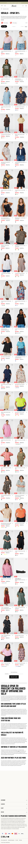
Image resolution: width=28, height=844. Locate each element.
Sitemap (20, 840)
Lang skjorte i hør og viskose (5, 134)
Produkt (22, 26)
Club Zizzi (3, 804)
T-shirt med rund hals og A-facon (5, 79)
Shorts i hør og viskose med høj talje (6, 385)
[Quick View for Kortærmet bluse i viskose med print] (12, 190)
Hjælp (2, 808)
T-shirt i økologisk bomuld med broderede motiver (20, 357)
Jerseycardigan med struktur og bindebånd (20, 163)
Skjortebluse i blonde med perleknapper (5, 163)
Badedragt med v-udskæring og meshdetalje (20, 218)
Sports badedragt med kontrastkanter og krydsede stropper (5, 218)
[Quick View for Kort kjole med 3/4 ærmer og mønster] (12, 495)
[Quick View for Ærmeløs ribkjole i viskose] (26, 635)
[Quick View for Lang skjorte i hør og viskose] (12, 134)
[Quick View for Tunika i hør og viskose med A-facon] (12, 107)
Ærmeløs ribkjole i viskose (19, 635)
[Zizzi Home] (14, 5)
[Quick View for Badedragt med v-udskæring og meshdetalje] (26, 218)
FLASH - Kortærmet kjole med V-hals (20, 551)
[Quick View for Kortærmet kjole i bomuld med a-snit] (26, 190)
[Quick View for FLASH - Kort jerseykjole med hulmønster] (26, 607)
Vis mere (2, 19)
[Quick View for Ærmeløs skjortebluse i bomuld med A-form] (26, 245)
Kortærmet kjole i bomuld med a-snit (20, 191)
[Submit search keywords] (1, 9)
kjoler (24, 18)
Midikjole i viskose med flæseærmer (5, 246)
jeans (18, 751)
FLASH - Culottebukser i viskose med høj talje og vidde (6, 608)
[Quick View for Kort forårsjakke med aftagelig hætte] (12, 579)
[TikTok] (6, 836)
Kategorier (3, 800)
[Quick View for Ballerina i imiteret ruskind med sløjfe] (26, 580)
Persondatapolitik (4, 840)
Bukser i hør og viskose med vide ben (19, 135)
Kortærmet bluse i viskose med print (6, 191)
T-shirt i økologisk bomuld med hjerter (6, 52)
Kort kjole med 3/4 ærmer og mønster (5, 496)
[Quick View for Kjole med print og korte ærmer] (26, 663)
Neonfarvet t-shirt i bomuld (19, 412)
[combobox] (14, 9)
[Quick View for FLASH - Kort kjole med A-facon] (12, 551)
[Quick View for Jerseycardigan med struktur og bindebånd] (26, 162)
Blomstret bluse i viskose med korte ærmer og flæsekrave (6, 524)
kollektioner (21, 728)
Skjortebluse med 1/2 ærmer (19, 106)
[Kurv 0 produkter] (26, 5)
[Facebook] (4, 836)
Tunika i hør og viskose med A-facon (6, 107)
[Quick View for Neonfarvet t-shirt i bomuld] (26, 412)
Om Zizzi (2, 812)
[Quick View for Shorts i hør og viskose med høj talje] (12, 384)
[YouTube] (8, 836)
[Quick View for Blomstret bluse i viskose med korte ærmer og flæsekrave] (12, 523)
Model (26, 26)
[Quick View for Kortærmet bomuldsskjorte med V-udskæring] (26, 495)
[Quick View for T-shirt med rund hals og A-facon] (12, 79)
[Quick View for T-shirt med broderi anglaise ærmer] (12, 273)
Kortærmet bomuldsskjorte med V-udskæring (19, 496)
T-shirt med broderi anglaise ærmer (5, 274)
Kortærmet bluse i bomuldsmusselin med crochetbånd (19, 79)
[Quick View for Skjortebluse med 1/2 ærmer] (26, 107)
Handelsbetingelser (11, 840)
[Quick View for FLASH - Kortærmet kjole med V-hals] (26, 551)
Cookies (16, 840)
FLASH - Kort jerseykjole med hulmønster (20, 608)
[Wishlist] (12, 31)
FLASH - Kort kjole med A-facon (6, 551)
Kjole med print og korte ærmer (20, 663)
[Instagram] (2, 836)
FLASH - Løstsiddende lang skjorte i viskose (5, 636)
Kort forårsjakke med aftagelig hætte (6, 579)
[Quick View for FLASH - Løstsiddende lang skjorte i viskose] (12, 635)
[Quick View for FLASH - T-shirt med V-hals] (12, 663)
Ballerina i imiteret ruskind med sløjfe (20, 580)
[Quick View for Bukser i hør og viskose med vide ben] (26, 134)
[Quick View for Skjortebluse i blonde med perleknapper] (12, 162)
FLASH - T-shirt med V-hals (5, 663)
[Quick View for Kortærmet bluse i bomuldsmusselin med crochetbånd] (26, 79)
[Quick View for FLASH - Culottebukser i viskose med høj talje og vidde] (12, 607)
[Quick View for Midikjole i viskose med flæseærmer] (12, 245)
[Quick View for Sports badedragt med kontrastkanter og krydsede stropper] (12, 218)
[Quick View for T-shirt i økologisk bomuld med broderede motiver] (26, 356)
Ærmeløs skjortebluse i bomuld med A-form (20, 246)
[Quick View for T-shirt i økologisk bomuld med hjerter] (12, 51)
